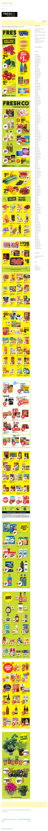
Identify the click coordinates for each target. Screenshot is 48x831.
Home (3, 9)
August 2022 (37, 104)
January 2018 (37, 187)
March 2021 (37, 130)
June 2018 (36, 180)
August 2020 (37, 140)
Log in (36, 265)
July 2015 (36, 233)
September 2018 (38, 175)
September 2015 (38, 230)
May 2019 (36, 163)
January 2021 (37, 133)
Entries (37, 266)
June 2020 (36, 144)
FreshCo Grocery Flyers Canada (17, 809)
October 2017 (37, 192)
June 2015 (36, 234)
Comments (38, 268)
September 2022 (38, 103)
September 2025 (38, 62)
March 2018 (37, 184)
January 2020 (37, 151)
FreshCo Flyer (7, 3)
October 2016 (37, 210)
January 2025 (37, 71)
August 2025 (37, 63)
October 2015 (37, 228)
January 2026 (37, 57)
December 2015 (38, 225)
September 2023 (38, 89)
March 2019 (37, 166)
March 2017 (37, 203)
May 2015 (36, 236)
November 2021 (38, 118)
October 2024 (37, 75)
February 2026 (37, 56)
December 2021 (38, 116)
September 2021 (38, 121)
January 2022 (37, 115)
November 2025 (38, 59)
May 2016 (36, 218)
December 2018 (38, 171)
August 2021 (37, 122)
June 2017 (36, 198)
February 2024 (37, 83)
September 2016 (38, 212)
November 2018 (38, 172)
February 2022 (37, 113)
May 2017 (36, 200)
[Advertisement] (24, 23)
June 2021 (36, 125)
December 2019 (38, 153)
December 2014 (38, 243)
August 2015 (37, 231)
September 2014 (38, 248)
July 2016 (36, 215)
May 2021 (36, 127)
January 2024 (37, 84)
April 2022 (36, 110)
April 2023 (36, 94)
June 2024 (36, 80)
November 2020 (38, 136)
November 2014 (38, 245)
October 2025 (37, 60)
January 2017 (37, 206)
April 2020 (36, 147)
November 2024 (38, 74)
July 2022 (36, 106)
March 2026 (37, 54)
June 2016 (36, 216)
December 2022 (38, 100)
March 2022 (37, 112)
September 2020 (38, 139)
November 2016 (38, 209)
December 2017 (38, 189)
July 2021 (36, 124)
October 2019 (37, 156)
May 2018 (36, 181)
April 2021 (36, 128)
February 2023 (37, 97)
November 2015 (38, 227)
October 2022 (37, 101)
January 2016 (37, 224)
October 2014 (37, 246)
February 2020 (37, 150)
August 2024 (37, 77)
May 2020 (36, 145)
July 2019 (36, 160)
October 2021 (37, 119)
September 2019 (38, 157)
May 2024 (36, 81)
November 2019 (38, 154)
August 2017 (37, 195)
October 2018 (37, 174)
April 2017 (36, 201)
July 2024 (36, 78)
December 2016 (38, 207)
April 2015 (36, 237)
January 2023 (37, 98)
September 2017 (38, 193)
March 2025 (37, 68)
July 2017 (36, 197)
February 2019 (37, 168)
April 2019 (36, 165)
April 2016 (36, 219)
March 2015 (37, 239)
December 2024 (38, 72)
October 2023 (37, 88)
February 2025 (37, 69)
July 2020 (36, 142)
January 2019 (37, 169)
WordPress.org (37, 269)
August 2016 (37, 213)
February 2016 (37, 222)
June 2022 (36, 107)
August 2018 (37, 177)
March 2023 (37, 95)
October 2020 (37, 137)
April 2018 (36, 183)
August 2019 (37, 159)
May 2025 (36, 66)
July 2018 (36, 178)
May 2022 (36, 109)
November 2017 (38, 190)
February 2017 (37, 204)
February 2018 (37, 186)
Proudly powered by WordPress (7, 828)
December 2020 (38, 134)
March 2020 (37, 148)
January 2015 (37, 242)
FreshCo (29, 809)
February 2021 (37, 131)
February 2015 (37, 240)
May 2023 (36, 92)
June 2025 (36, 65)
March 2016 (37, 221)
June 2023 (36, 91)
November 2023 (38, 86)
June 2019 (36, 162)
